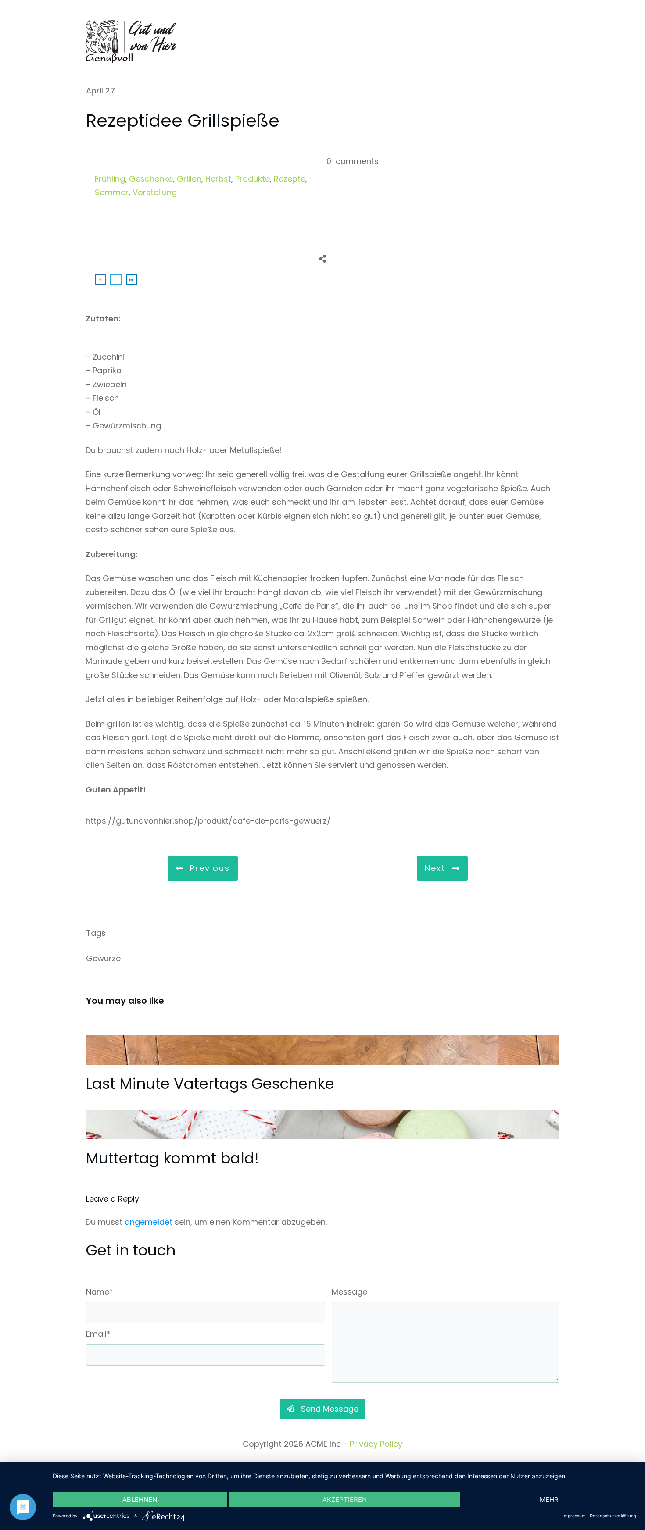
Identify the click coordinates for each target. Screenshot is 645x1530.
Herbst (218, 178)
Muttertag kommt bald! (322, 1138)
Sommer (112, 192)
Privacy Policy (376, 1443)
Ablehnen (139, 1499)
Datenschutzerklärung (613, 1515)
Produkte (252, 178)
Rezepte (289, 178)
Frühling (110, 178)
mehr (549, 1499)
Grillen (189, 178)
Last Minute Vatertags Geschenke (322, 1064)
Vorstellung (155, 192)
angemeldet (148, 1221)
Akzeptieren (344, 1499)
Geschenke (151, 178)
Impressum (574, 1515)
